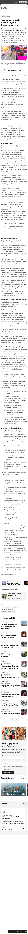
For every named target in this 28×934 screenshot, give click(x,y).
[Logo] (4, 8)
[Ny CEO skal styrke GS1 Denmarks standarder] (14, 634)
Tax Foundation (15, 419)
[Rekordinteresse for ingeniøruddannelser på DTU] (14, 675)
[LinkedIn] (16, 76)
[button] (26, 578)
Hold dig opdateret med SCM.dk (16, 931)
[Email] (22, 76)
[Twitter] (19, 76)
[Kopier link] (25, 75)
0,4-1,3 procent (10, 414)
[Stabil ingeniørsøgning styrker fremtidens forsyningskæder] (14, 703)
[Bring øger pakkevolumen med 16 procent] (14, 654)
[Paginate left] (2, 789)
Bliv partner (23, 2)
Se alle (22, 778)
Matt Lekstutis (12, 574)
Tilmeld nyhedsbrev (8, 772)
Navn (3, 755)
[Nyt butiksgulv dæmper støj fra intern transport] (14, 645)
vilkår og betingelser (10, 767)
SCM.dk (19, 70)
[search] (22, 7)
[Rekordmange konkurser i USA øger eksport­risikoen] (14, 693)
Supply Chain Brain (17, 369)
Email (3, 760)
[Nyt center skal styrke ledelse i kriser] (14, 712)
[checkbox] (2, 767)
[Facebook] (13, 76)
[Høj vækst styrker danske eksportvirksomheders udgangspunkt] (14, 625)
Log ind (15, 2)
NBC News (4, 329)
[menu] (26, 7)
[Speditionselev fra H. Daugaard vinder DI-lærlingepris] (14, 684)
